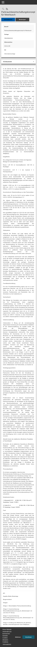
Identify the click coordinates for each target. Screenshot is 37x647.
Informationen (8, 19)
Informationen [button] (7, 644)
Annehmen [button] (28, 637)
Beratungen (22, 19)
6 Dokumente (7, 61)
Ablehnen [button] (18, 637)
